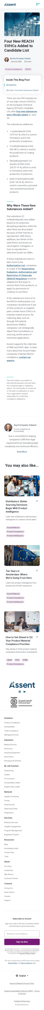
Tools (6, 856)
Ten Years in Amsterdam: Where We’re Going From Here (19, 574)
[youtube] (24, 692)
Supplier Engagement (12, 826)
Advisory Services (11, 822)
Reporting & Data (10, 809)
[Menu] (38, 4)
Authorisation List (16, 265)
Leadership (8, 870)
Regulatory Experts (11, 835)
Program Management (13, 831)
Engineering (8, 771)
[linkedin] (20, 692)
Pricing (7, 801)
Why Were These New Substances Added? (22, 90)
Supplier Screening (11, 796)
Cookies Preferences (22, 1001)
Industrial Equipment (12, 753)
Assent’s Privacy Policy (27, 953)
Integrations (9, 813)
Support (7, 900)
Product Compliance (14, 69)
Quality (7, 775)
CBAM (9, 660)
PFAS (17, 660)
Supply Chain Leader (12, 787)
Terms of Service (26, 963)
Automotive (8, 757)
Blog (6, 844)
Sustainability (9, 727)
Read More (22, 452)
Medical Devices (10, 745)
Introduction (11, 85)
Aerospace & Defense (12, 761)
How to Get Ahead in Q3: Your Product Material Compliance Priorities (19, 641)
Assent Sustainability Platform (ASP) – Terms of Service (22, 992)
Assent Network (13, 528)
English (22, 976)
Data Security (9, 805)
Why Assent (8, 874)
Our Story (8, 866)
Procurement (9, 779)
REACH (28, 69)
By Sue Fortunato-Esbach (20, 58)
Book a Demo (9, 892)
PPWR (25, 660)
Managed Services (11, 735)
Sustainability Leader (12, 783)
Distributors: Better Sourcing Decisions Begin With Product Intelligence (16, 506)
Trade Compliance (11, 731)
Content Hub (9, 852)
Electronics (8, 749)
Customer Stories (11, 878)
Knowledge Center (11, 848)
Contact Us (8, 888)
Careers (7, 896)
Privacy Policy (12, 963)
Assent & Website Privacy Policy (22, 983)
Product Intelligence (15, 536)
